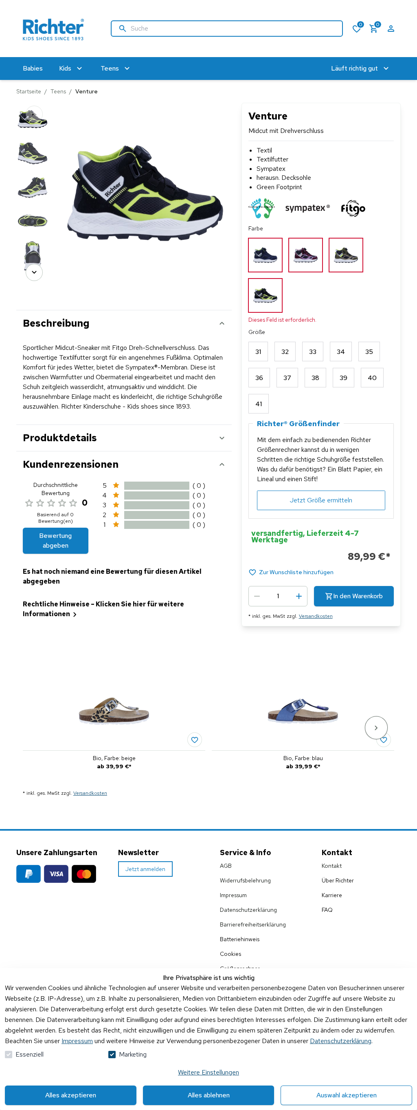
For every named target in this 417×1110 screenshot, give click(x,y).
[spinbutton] (278, 596)
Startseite (28, 91)
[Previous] (34, 114)
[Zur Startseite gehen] (55, 28)
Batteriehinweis (239, 939)
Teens (58, 91)
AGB (226, 865)
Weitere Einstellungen (208, 1072)
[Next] (34, 272)
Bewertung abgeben (55, 540)
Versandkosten (316, 616)
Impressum (77, 1041)
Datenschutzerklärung (340, 1041)
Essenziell (29, 1054)
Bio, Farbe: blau (303, 758)
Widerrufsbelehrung (245, 880)
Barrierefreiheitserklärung (253, 924)
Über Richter (338, 880)
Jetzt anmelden (145, 869)
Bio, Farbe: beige (114, 758)
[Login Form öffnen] (391, 28)
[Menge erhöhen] (299, 596)
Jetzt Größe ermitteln (321, 500)
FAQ (327, 909)
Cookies (230, 953)
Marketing (133, 1054)
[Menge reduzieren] (257, 596)
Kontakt (332, 865)
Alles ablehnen (209, 1095)
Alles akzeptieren (70, 1095)
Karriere (332, 895)
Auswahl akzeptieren (346, 1095)
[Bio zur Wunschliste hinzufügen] (194, 739)
